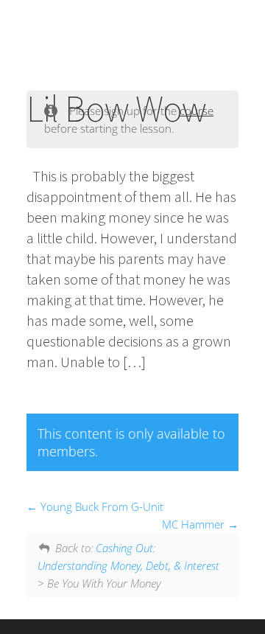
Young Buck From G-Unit (100, 506)
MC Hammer (194, 524)
